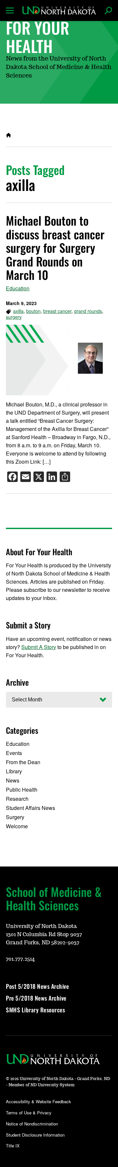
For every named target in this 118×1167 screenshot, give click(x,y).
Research (17, 798)
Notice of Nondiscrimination (32, 1124)
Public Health (21, 789)
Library (14, 771)
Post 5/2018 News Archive (37, 986)
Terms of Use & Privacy (28, 1112)
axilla (18, 311)
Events (14, 753)
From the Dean (23, 762)
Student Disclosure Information (35, 1135)
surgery (14, 317)
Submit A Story (38, 647)
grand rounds (88, 311)
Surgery (15, 817)
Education (18, 288)
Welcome (17, 826)
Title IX (13, 1145)
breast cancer (57, 311)
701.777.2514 (20, 959)
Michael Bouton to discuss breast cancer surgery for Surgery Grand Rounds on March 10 (55, 247)
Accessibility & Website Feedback (38, 1101)
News (12, 780)
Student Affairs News (30, 808)
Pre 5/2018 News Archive (36, 998)
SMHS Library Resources (35, 1009)
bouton (33, 311)
